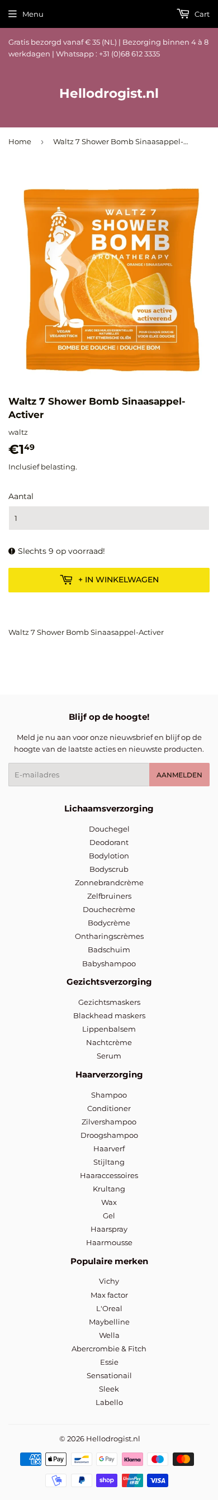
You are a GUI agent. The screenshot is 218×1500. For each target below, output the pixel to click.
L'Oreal (109, 1308)
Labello (109, 1402)
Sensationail (109, 1375)
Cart (201, 14)
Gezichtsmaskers (109, 1002)
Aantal (21, 496)
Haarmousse (109, 1242)
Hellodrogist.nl (109, 93)
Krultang (109, 1188)
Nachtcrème (109, 1042)
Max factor (109, 1294)
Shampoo (109, 1094)
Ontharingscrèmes (109, 936)
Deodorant (109, 842)
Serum (109, 1055)
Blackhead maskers (109, 1015)
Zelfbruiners (109, 895)
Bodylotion (109, 855)
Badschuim (109, 949)
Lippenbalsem (109, 1028)
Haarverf (109, 1148)
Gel (109, 1215)
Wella (109, 1335)
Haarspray (109, 1228)
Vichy (109, 1280)
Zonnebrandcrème (109, 882)
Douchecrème (109, 909)
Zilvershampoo (109, 1121)
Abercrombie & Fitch (109, 1348)
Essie (109, 1361)
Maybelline (109, 1321)
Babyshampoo (109, 963)
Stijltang (109, 1161)
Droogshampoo (109, 1135)
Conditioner (109, 1108)
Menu (33, 14)
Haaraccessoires (109, 1175)
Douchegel (109, 828)
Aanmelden (179, 775)
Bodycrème (109, 922)
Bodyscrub (109, 869)
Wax (109, 1202)
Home (19, 141)
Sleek (109, 1388)
